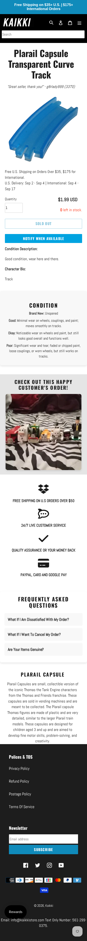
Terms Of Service (21, 806)
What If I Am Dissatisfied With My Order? (38, 619)
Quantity (11, 199)
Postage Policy (20, 793)
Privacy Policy (19, 768)
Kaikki (49, 905)
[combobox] (43, 34)
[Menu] (79, 22)
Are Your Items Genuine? (26, 649)
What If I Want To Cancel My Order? (34, 634)
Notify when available (43, 238)
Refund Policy (19, 781)
